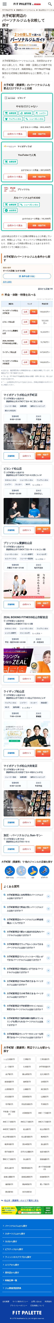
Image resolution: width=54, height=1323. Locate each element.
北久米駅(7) (44, 1074)
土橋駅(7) (27, 1089)
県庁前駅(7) (9, 1152)
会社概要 (5, 1301)
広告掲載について (37, 1305)
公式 (25, 312)
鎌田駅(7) (9, 1184)
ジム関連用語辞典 (13, 1288)
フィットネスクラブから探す (18, 1257)
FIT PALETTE (7, 10)
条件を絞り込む (28, 276)
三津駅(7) (27, 1059)
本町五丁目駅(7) (27, 1122)
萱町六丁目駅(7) (9, 1159)
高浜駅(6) (9, 1192)
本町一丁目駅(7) (44, 1113)
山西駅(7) (45, 1097)
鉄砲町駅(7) (44, 1177)
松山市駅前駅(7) (9, 1137)
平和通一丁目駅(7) (9, 1113)
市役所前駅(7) (27, 1104)
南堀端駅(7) (9, 1082)
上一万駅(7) (9, 1067)
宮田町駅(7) (27, 1097)
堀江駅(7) (45, 1089)
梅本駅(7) (45, 1137)
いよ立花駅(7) (9, 1059)
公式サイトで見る (14, 134)
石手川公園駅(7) (27, 1152)
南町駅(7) (27, 1082)
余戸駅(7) (9, 1074)
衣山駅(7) (27, 1159)
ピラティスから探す (14, 1249)
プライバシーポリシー (18, 1305)
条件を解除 (7, 282)
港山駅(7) (45, 1144)
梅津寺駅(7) (9, 1144)
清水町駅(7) (27, 1144)
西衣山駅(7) (9, 1168)
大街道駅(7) (9, 1097)
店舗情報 (11, 456)
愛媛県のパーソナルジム (25, 10)
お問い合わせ (36, 1301)
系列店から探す (12, 1272)
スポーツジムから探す (15, 1233)
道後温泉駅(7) (27, 1177)
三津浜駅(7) (44, 1059)
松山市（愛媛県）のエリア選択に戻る (21, 1200)
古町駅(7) (45, 1082)
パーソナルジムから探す (16, 1226)
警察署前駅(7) (27, 1168)
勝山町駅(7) (27, 1074)
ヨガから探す (11, 1241)
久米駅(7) (27, 1067)
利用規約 (48, 1301)
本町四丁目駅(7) (9, 1129)
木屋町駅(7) (27, 1113)
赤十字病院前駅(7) (45, 1168)
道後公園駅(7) (9, 1177)
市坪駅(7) (9, 1104)
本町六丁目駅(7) (44, 1122)
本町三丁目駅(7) (9, 1122)
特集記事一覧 (11, 1280)
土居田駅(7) (9, 1089)
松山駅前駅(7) (27, 1137)
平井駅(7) (45, 1104)
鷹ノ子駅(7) (44, 1184)
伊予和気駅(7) (44, 1067)
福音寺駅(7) (44, 1152)
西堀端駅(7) (44, 1159)
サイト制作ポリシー (20, 1301)
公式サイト (27, 456)
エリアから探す (12, 1264)
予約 (33, 312)
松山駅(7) (27, 1129)
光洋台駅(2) (27, 1192)
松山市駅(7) (44, 1129)
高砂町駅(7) (27, 1184)
